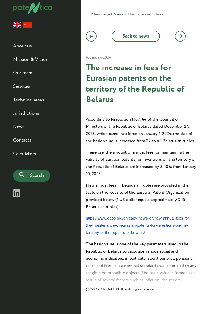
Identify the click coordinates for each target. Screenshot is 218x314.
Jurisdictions (26, 113)
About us (22, 46)
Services (21, 86)
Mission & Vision (30, 59)
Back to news (135, 36)
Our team (22, 72)
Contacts (22, 140)
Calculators (24, 153)
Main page (100, 14)
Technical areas (28, 100)
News (19, 126)
